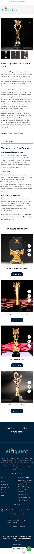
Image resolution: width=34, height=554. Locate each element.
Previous (31, 57)
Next (31, 53)
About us (4, 481)
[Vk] (21, 473)
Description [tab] (9, 141)
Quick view (29, 250)
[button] (30, 22)
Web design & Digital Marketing (24, 490)
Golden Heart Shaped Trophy (17, 405)
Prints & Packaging (23, 487)
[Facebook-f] (12, 473)
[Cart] (24, 551)
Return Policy (5, 492)
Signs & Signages (23, 500)
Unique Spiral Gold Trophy (17, 359)
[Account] (12, 551)
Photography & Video (24, 497)
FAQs (2, 490)
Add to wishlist (29, 246)
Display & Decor (22, 484)
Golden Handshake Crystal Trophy (17, 268)
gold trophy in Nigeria (20, 214)
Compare (29, 255)
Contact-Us (4, 484)
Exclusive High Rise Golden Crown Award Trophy (17, 314)
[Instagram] (18, 473)
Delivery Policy (5, 487)
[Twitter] (15, 473)
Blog (2, 495)
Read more (18, 274)
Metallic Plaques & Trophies (16, 133)
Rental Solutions (23, 494)
